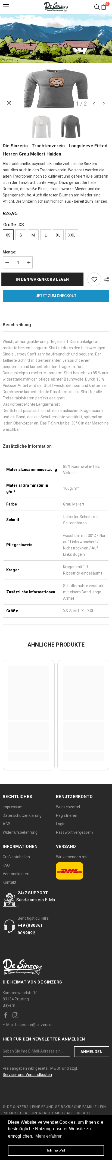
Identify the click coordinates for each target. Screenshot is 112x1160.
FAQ (6, 865)
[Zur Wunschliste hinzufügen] (94, 279)
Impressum (13, 807)
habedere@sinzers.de (28, 1025)
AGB (6, 824)
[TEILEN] (105, 279)
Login (61, 824)
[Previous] (94, 104)
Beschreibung (17, 324)
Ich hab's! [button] (56, 1150)
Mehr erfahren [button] (49, 1136)
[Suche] (97, 7)
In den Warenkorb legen (43, 279)
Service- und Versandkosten (27, 1074)
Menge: (9, 252)
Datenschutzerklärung (22, 815)
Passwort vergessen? (75, 832)
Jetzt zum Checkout (56, 296)
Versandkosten (16, 874)
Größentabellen (16, 857)
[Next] (104, 104)
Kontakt (9, 882)
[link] (28, 739)
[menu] (6, 7)
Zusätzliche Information (27, 446)
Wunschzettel (68, 807)
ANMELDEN (91, 1052)
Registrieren (66, 815)
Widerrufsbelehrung (20, 832)
